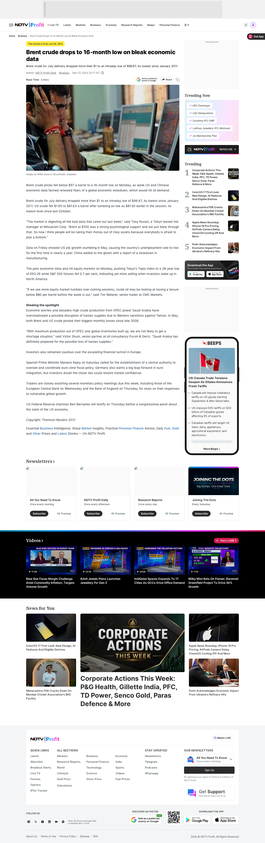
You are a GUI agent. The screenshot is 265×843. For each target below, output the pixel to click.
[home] (29, 23)
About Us (31, 836)
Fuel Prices (123, 779)
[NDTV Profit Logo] (44, 738)
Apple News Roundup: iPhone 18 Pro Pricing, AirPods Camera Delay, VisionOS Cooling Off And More (212, 649)
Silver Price (93, 779)
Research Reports (132, 24)
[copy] (177, 79)
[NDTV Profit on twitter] (35, 821)
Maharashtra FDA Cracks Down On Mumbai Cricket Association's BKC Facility (49, 694)
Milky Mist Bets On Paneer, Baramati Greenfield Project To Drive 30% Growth (213, 582)
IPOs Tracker (38, 790)
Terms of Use (48, 836)
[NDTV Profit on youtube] (56, 821)
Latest (67, 24)
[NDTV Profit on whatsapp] (63, 821)
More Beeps (211, 448)
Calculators (64, 785)
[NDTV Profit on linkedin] (49, 821)
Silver (37, 433)
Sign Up (209, 770)
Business (95, 24)
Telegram (151, 761)
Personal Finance (170, 24)
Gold (175, 428)
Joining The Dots (204, 500)
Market (86, 428)
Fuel (167, 428)
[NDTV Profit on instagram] (42, 821)
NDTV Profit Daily (96, 500)
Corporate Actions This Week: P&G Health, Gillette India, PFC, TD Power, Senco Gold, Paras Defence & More (128, 691)
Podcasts (151, 767)
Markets (81, 24)
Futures (35, 779)
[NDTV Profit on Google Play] (197, 819)
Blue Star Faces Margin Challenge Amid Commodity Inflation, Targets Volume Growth (50, 582)
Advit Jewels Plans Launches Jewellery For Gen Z (100, 580)
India (119, 761)
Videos (120, 773)
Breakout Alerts (40, 767)
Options (35, 785)
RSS (95, 836)
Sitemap (85, 836)
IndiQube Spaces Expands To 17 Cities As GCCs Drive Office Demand (159, 580)
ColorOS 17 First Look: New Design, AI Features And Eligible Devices (50, 647)
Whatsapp (151, 773)
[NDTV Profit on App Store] (225, 819)
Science (91, 773)
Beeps (151, 24)
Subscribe (39, 513)
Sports (120, 767)
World (61, 767)
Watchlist (36, 761)
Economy (111, 24)
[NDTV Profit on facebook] (29, 821)
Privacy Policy (68, 836)
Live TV (54, 24)
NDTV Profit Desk (46, 72)
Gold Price (63, 779)
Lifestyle (62, 773)
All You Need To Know (45, 500)
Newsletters (153, 756)
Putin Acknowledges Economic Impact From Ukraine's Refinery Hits (214, 692)
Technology (94, 767)
